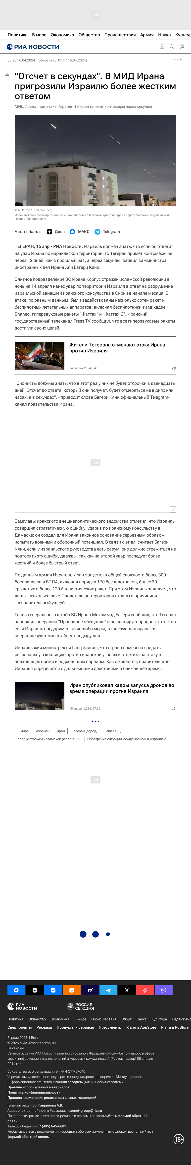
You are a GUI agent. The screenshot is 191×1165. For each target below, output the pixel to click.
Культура (159, 1019)
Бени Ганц (112, 731)
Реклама (44, 1027)
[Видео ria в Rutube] (90, 990)
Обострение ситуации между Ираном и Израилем (126, 739)
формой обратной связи (27, 1137)
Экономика (60, 1019)
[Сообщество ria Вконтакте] (53, 990)
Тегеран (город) (84, 731)
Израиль (42, 731)
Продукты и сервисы (75, 1027)
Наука (141, 1019)
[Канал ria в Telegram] (108, 990)
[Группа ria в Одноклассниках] (72, 990)
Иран (60, 731)
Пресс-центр (110, 1027)
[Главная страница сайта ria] (32, 47)
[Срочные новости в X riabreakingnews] (145, 990)
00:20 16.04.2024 (21, 60)
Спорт (126, 1019)
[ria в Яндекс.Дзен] (35, 990)
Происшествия (103, 1019)
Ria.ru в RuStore (175, 1027)
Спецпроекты (19, 1027)
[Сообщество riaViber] (164, 990)
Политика (15, 1019)
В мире (23, 731)
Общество (37, 1019)
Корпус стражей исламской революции (48, 739)
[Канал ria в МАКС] (16, 990)
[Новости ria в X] (127, 990)
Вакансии (15, 1048)
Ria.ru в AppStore (141, 1027)
